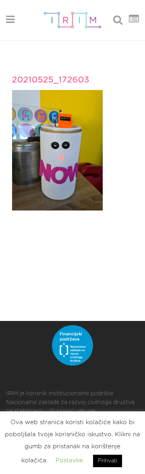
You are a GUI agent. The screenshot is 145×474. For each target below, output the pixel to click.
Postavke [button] (69, 461)
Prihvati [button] (107, 461)
